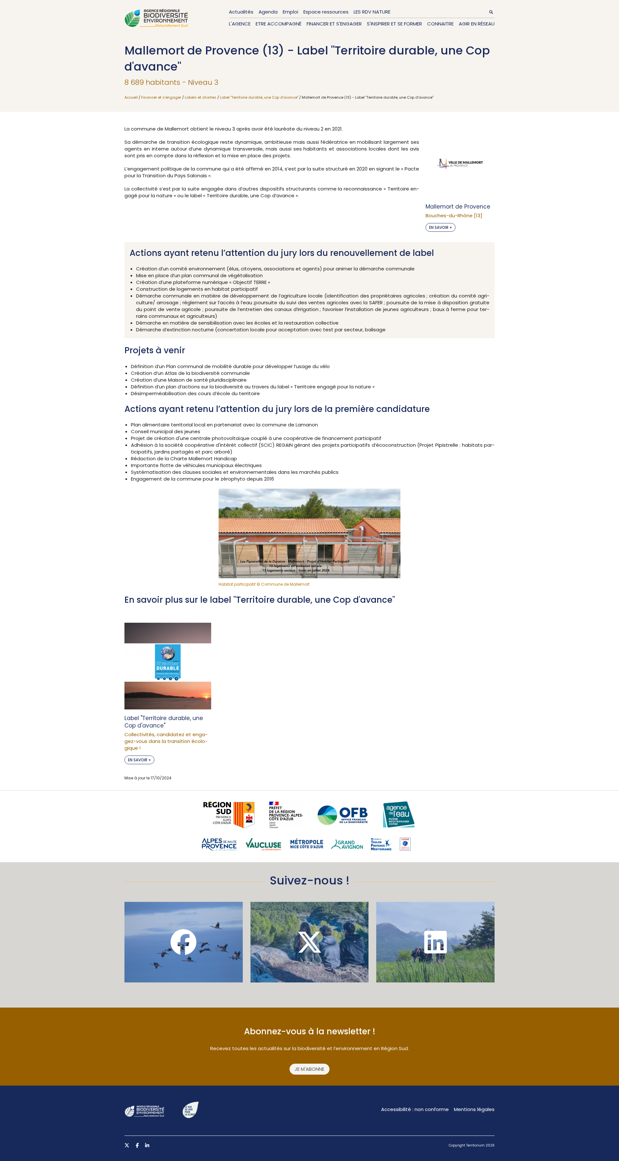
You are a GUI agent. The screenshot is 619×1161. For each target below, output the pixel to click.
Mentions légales (474, 1109)
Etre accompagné (278, 23)
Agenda (268, 11)
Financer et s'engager (334, 23)
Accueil (131, 97)
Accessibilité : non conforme (415, 1109)
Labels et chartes (200, 97)
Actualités (241, 11)
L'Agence (240, 23)
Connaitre (440, 23)
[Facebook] (183, 942)
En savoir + (440, 227)
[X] (310, 942)
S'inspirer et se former (394, 23)
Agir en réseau (477, 23)
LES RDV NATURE (372, 11)
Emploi (290, 11)
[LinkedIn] (435, 942)
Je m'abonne (309, 1069)
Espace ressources (326, 11)
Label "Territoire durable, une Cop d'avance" (259, 97)
